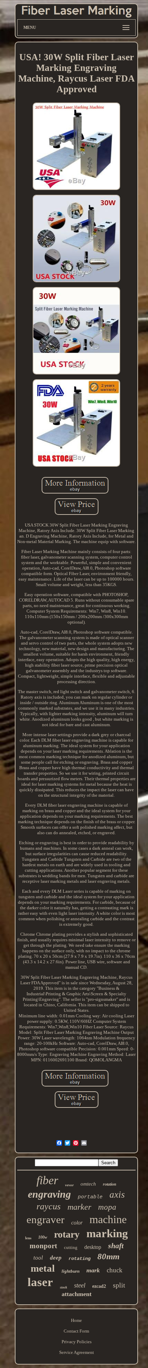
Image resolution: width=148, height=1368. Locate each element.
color (77, 1223)
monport (43, 1246)
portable (90, 1197)
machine (108, 1219)
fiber (47, 1180)
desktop (92, 1247)
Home (76, 1320)
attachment (77, 1294)
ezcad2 (99, 1286)
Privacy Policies (77, 1341)
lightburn (71, 1271)
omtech (88, 1184)
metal (43, 1268)
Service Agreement (76, 1352)
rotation (109, 1184)
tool (38, 1257)
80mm (108, 1256)
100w (42, 1237)
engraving (49, 1194)
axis (117, 1194)
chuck (115, 1270)
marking (107, 1233)
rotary (67, 1234)
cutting (70, 1247)
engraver (45, 1219)
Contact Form (76, 1331)
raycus (48, 1206)
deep (56, 1257)
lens (28, 1238)
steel (79, 1285)
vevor (69, 1185)
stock (63, 1287)
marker (79, 1206)
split (119, 1285)
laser (40, 1282)
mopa (107, 1207)
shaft (116, 1245)
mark (93, 1270)
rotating (79, 1258)
